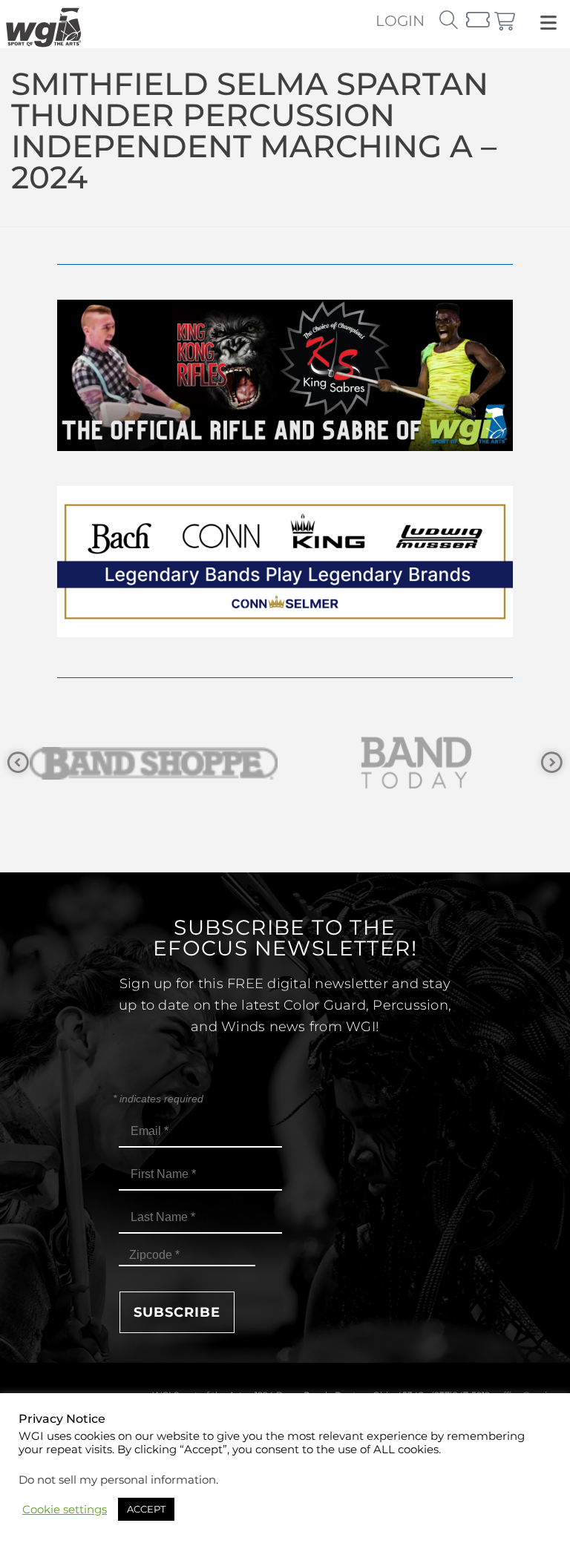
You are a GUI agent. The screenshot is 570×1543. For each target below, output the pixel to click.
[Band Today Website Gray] (226, 763)
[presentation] (18, 763)
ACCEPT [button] (146, 1509)
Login (400, 21)
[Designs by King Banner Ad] (285, 447)
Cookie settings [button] (64, 1509)
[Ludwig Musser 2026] (285, 633)
